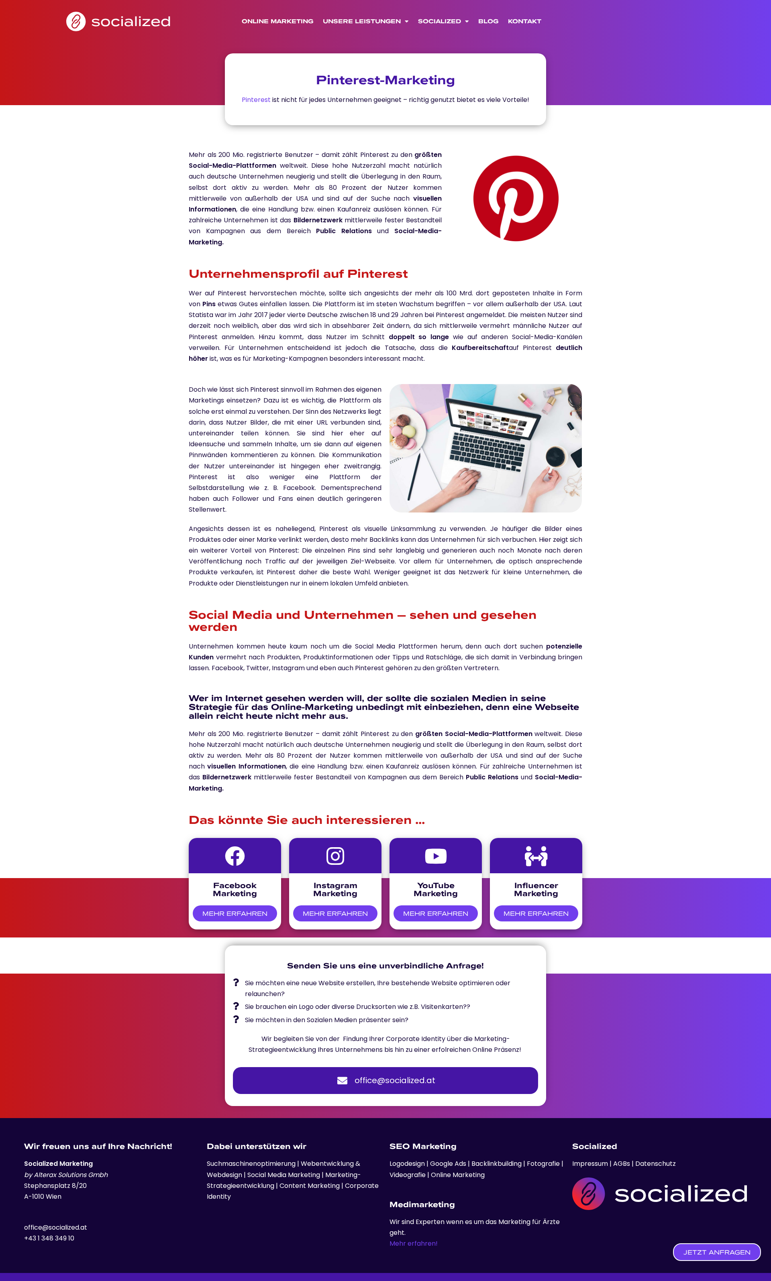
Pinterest (256, 99)
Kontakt (524, 21)
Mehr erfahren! (414, 1243)
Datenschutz (655, 1163)
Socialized (439, 21)
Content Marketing (309, 1185)
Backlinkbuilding (497, 1163)
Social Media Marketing (283, 1174)
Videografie (408, 1174)
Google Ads (447, 1163)
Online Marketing (277, 21)
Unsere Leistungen (362, 21)
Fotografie (544, 1163)
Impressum (591, 1163)
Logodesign (408, 1163)
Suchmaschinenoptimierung (251, 1163)
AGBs (621, 1163)
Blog (488, 21)
